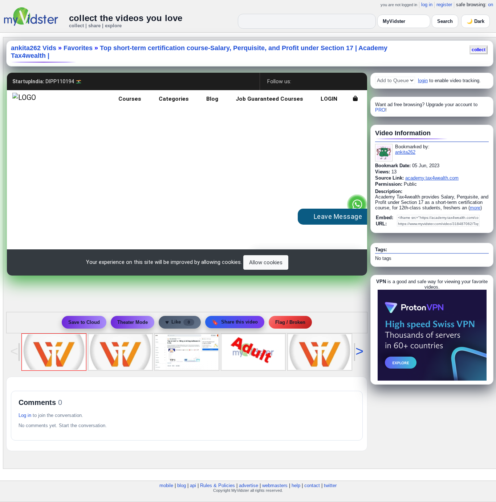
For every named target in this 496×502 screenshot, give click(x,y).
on (490, 4)
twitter (330, 485)
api (193, 485)
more (475, 207)
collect (478, 49)
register (444, 4)
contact (312, 485)
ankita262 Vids (33, 48)
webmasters (275, 485)
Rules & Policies (217, 485)
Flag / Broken (290, 322)
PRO (380, 110)
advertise (248, 485)
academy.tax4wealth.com (432, 178)
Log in (25, 415)
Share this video (235, 322)
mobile (166, 485)
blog (181, 485)
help (296, 485)
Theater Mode (132, 322)
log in (426, 4)
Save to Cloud (84, 322)
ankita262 (405, 152)
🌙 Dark (475, 21)
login (423, 80)
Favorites (78, 48)
